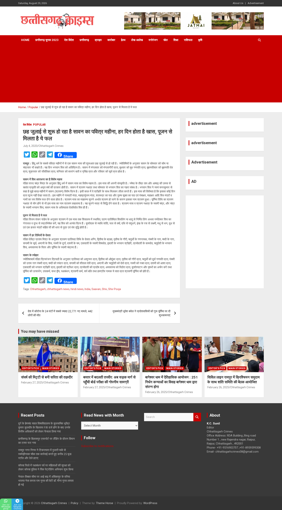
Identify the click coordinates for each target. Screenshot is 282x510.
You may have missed (40, 331)
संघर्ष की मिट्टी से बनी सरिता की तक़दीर (47, 377)
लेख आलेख (137, 40)
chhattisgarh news (58, 289)
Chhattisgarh (38, 289)
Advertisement (256, 3)
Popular (39, 124)
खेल (165, 40)
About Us (238, 3)
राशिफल (188, 40)
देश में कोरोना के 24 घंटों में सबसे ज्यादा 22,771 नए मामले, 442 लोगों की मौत (60, 313)
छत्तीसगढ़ (84, 40)
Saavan (96, 289)
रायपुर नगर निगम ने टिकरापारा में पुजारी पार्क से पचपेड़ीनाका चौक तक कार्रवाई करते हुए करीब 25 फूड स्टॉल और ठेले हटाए (44, 454)
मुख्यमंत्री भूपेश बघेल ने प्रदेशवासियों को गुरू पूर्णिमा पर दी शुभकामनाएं (141, 313)
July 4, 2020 (30, 145)
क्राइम (98, 40)
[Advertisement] (141, 74)
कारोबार (111, 40)
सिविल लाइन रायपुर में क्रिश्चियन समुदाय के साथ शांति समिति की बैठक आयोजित (233, 379)
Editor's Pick (30, 368)
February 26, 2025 (156, 392)
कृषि (200, 40)
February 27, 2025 (32, 382)
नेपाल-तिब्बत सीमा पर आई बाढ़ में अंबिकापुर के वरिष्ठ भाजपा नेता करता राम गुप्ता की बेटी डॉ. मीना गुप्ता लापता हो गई (45, 480)
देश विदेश (69, 40)
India (87, 289)
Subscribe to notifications (97, 446)
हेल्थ (123, 40)
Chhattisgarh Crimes (51, 145)
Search (197, 417)
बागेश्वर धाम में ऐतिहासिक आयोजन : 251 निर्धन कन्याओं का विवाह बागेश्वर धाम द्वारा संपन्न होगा (171, 382)
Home (25, 40)
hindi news (77, 289)
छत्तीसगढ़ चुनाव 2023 (47, 40)
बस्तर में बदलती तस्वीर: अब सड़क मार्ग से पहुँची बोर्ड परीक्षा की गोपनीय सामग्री (109, 379)
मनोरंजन (153, 40)
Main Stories (50, 368)
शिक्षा (175, 40)
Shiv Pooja (114, 289)
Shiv (104, 289)
